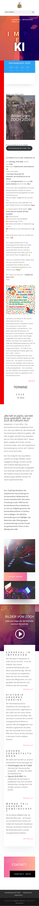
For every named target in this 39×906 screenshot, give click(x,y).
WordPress (19, 903)
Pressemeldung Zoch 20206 (17, 145)
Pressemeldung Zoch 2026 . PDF (19, 148)
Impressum (18, 895)
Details (28, 689)
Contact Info (22, 874)
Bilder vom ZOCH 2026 (15, 94)
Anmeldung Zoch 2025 (12, 893)
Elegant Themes (19, 901)
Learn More (15, 577)
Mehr (32, 381)
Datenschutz (27, 893)
